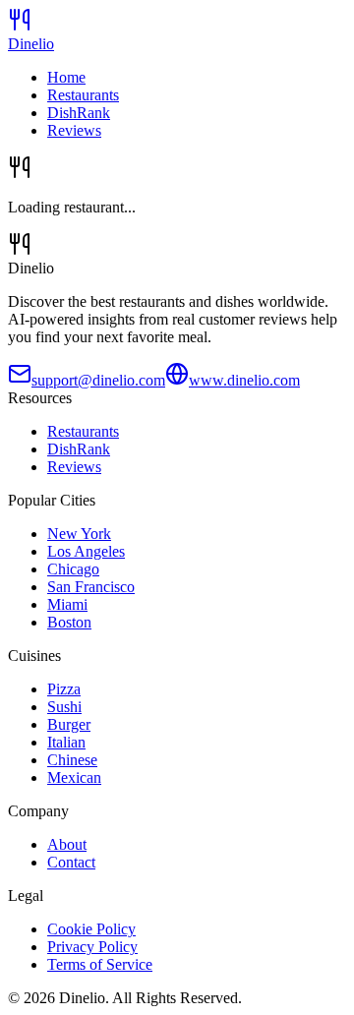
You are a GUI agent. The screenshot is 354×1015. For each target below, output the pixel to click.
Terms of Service (99, 964)
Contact (71, 862)
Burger (68, 724)
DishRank (78, 112)
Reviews (74, 130)
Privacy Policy (92, 946)
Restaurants (83, 95)
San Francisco (91, 586)
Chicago (73, 569)
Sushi (64, 706)
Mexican (74, 777)
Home (66, 77)
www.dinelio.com (244, 380)
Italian (66, 742)
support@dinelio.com (98, 380)
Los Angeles (86, 551)
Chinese (72, 759)
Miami (67, 604)
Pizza (64, 689)
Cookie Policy (91, 929)
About (67, 844)
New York (79, 533)
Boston (69, 622)
